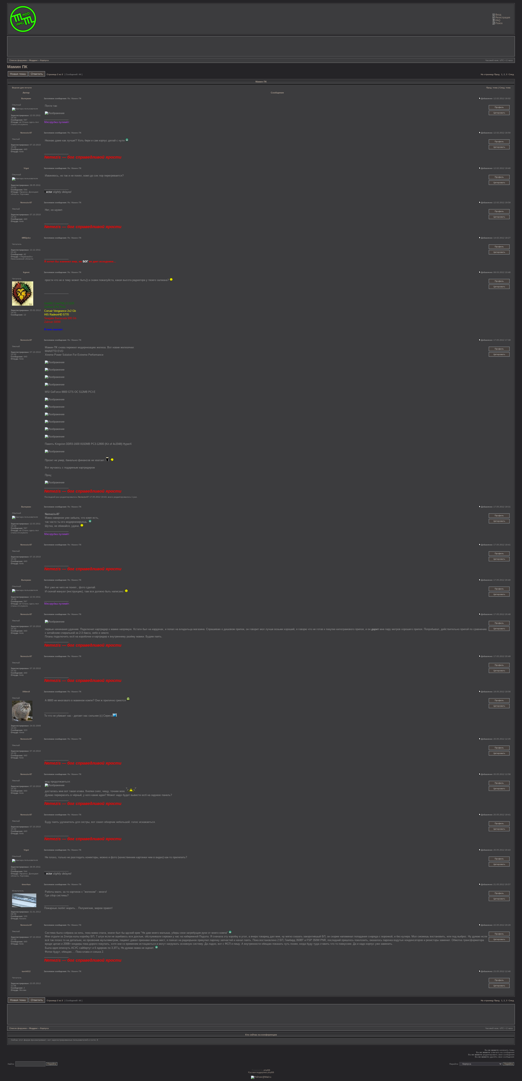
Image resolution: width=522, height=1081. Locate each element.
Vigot (26, 168)
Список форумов (18, 60)
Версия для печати (22, 88)
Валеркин (26, 98)
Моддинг (33, 60)
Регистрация (502, 17)
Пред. (497, 74)
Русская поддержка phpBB (261, 1072)
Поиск (498, 23)
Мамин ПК (17, 66)
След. (511, 74)
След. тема (505, 88)
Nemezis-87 (26, 133)
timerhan (26, 884)
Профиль (499, 107)
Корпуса (44, 60)
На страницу (487, 74)
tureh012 (26, 971)
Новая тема (18, 73)
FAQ (497, 20)
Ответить (37, 73)
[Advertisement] (261, 46)
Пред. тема (492, 88)
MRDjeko (26, 238)
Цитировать (499, 113)
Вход (498, 14)
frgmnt (26, 272)
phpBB (267, 1070)
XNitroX (26, 691)
